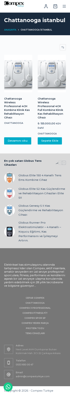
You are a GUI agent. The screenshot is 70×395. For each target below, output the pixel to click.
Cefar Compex (35, 298)
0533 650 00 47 (24, 364)
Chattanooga (13, 123)
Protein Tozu (35, 328)
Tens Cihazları (35, 333)
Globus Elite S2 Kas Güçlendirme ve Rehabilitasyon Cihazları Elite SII (41, 193)
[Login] (46, 6)
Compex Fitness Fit (35, 313)
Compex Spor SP (35, 318)
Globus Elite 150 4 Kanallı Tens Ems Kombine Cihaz (39, 178)
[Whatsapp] (8, 386)
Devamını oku (18, 140)
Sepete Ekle (49, 140)
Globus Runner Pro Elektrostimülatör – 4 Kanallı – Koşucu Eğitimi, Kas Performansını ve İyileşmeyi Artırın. (39, 231)
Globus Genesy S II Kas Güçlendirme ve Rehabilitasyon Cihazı (40, 210)
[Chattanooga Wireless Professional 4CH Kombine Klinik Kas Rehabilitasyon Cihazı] (18, 73)
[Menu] (64, 6)
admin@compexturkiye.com (33, 376)
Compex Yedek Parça (35, 323)
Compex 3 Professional (35, 308)
